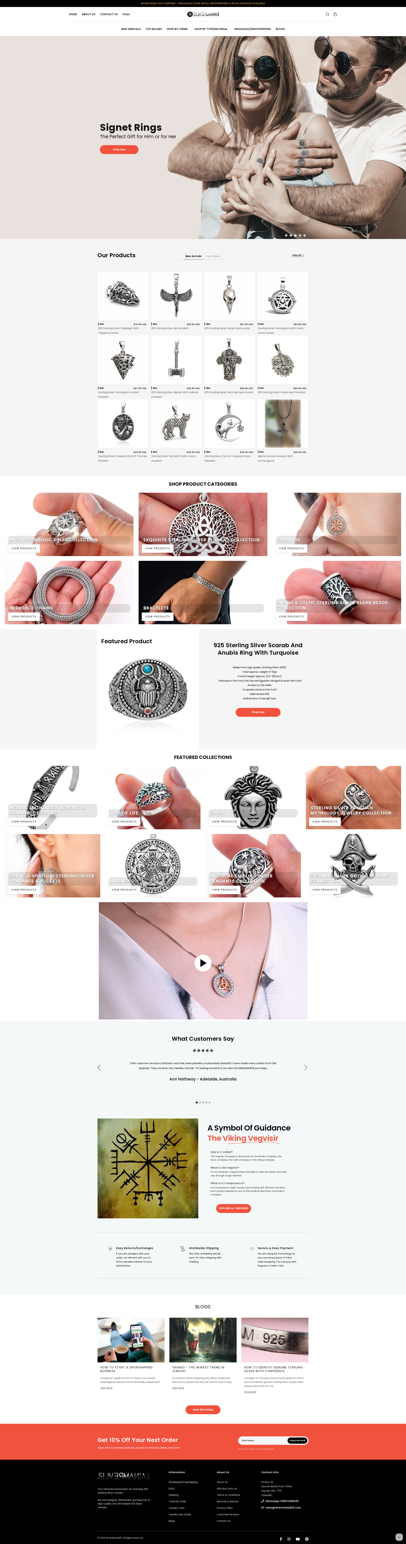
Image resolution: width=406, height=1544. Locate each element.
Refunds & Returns (228, 1501)
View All (296, 255)
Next (310, 1071)
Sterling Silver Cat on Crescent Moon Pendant (228, 458)
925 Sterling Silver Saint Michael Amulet (229, 392)
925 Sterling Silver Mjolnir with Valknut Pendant (174, 394)
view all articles (203, 1410)
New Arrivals (193, 256)
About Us (222, 1482)
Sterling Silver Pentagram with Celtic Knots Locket (281, 330)
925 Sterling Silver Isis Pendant (170, 328)
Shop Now (258, 712)
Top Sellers (213, 256)
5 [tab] (305, 235)
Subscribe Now (297, 1440)
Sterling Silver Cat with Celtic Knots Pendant (173, 458)
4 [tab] (300, 235)
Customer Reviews (228, 1514)
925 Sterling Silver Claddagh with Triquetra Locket (118, 330)
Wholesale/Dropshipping (183, 1482)
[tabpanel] (203, 137)
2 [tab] (291, 235)
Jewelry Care (176, 1508)
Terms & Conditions (228, 1495)
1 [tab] (286, 235)
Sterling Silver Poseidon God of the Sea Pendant (122, 458)
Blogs (172, 1521)
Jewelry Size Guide (180, 1514)
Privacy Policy (225, 1508)
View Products (24, 548)
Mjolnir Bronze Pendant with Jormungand (275, 458)
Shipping (174, 1495)
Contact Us (223, 1521)
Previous (99, 1067)
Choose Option (230, 316)
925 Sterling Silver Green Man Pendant (282, 392)
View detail (106, 1387)
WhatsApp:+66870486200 (282, 1501)
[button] (335, 14)
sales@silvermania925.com (283, 1507)
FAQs (171, 1488)
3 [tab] (296, 235)
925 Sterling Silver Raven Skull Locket (227, 328)
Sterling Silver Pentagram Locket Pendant (118, 394)
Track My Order (177, 1501)
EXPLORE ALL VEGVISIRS (233, 1208)
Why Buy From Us (227, 1488)
